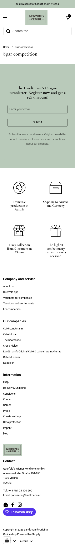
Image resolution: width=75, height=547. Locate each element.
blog (5, 433)
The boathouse (12, 340)
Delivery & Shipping (14, 387)
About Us (8, 286)
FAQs (6, 382)
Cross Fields (10, 345)
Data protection (12, 422)
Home (6, 47)
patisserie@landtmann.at (25, 495)
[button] (68, 17)
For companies (12, 309)
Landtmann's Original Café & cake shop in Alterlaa (32, 351)
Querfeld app (10, 292)
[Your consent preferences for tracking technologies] (6, 540)
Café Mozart (10, 334)
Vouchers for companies (17, 297)
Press (6, 410)
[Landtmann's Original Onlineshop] (36, 17)
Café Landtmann (13, 328)
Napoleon (8, 362)
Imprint (7, 427)
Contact (7, 399)
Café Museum (11, 357)
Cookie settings (12, 416)
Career (7, 404)
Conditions (9, 393)
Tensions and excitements (18, 303)
